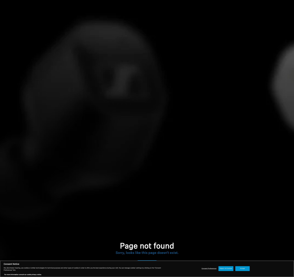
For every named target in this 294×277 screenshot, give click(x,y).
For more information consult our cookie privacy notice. (22, 274)
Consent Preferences (209, 268)
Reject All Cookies (226, 268)
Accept (242, 268)
